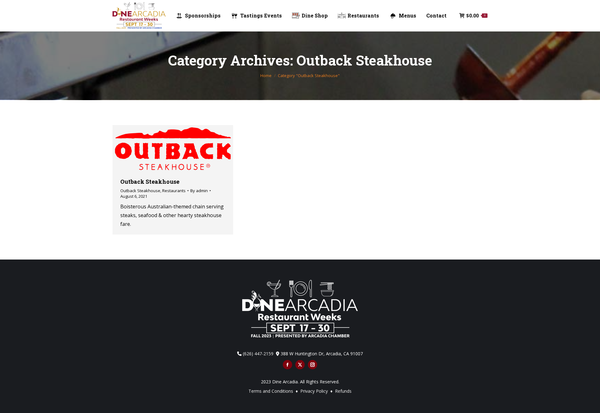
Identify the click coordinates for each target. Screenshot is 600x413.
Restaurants (174, 190)
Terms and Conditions (270, 391)
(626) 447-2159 (258, 354)
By (199, 190)
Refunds (343, 391)
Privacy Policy (314, 391)
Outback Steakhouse (149, 181)
